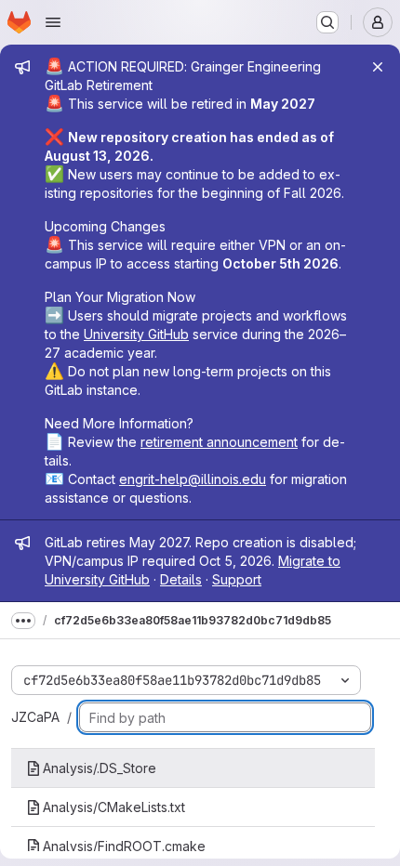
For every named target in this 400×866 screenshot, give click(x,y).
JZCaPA (35, 717)
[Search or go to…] (327, 22)
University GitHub (136, 334)
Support (236, 579)
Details (181, 579)
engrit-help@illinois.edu (192, 479)
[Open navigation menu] (53, 22)
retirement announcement (219, 442)
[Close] (378, 67)
